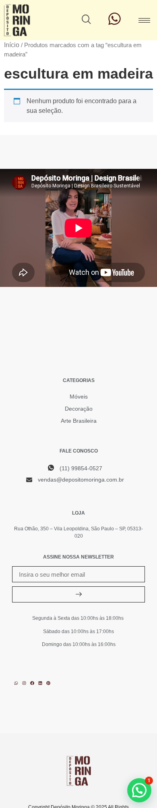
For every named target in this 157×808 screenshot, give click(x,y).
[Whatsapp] (16, 683)
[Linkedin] (40, 683)
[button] (86, 20)
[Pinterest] (48, 683)
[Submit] (78, 594)
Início (11, 45)
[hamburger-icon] (144, 20)
